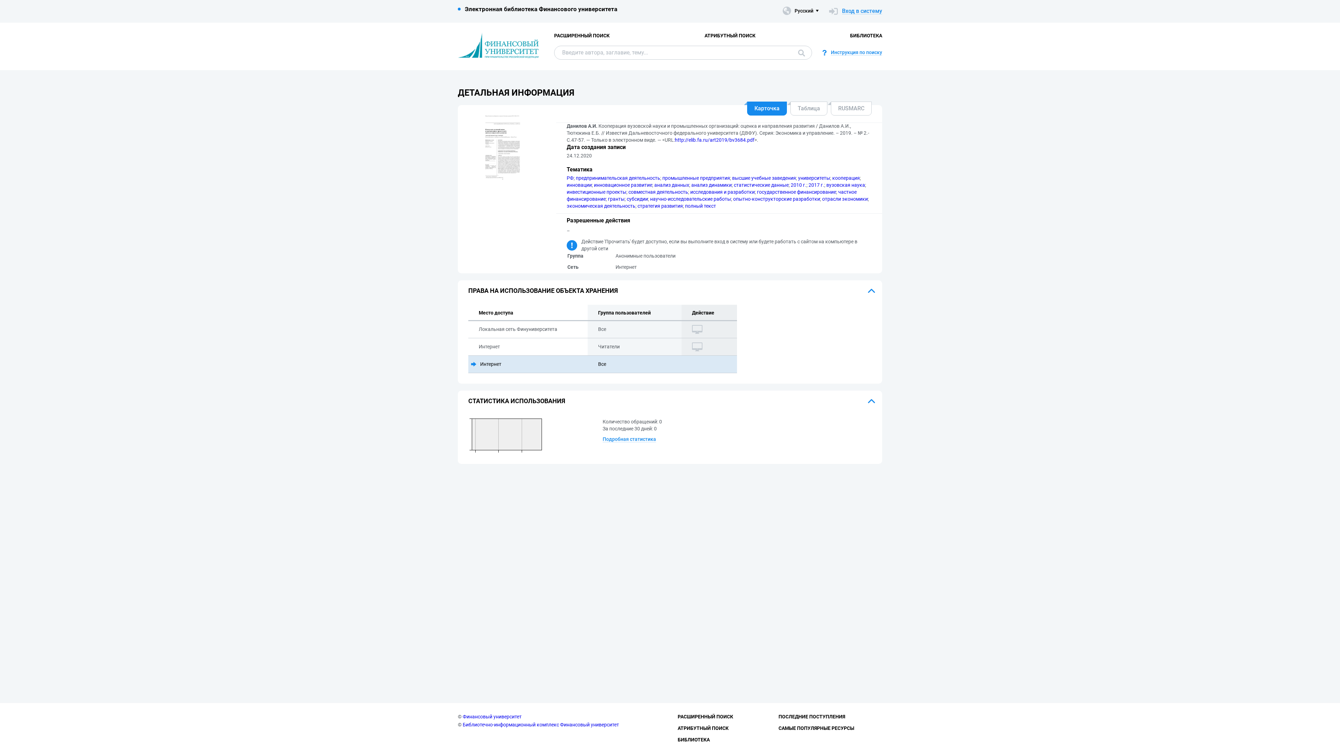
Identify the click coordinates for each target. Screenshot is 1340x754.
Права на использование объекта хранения (543, 290)
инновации (579, 185)
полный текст (700, 206)
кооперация (846, 178)
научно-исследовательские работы (690, 199)
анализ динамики (711, 185)
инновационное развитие (623, 185)
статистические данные (761, 185)
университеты (814, 178)
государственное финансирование (796, 192)
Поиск (800, 53)
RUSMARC (851, 108)
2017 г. (816, 185)
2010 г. (798, 185)
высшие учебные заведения (764, 178)
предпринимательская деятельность (618, 178)
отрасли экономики (845, 199)
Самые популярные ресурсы (816, 728)
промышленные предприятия (696, 178)
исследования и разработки (722, 192)
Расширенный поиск (582, 35)
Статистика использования (516, 401)
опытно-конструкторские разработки (776, 199)
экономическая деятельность (601, 206)
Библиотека (866, 35)
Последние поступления (812, 716)
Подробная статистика (629, 439)
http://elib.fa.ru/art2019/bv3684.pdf (714, 140)
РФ (570, 178)
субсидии (637, 199)
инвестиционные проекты (596, 192)
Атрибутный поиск (730, 35)
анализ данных (671, 185)
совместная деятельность (658, 192)
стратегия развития (660, 206)
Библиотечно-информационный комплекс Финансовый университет (541, 724)
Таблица (809, 108)
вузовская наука (845, 185)
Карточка (767, 108)
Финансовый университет (492, 716)
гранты (616, 199)
